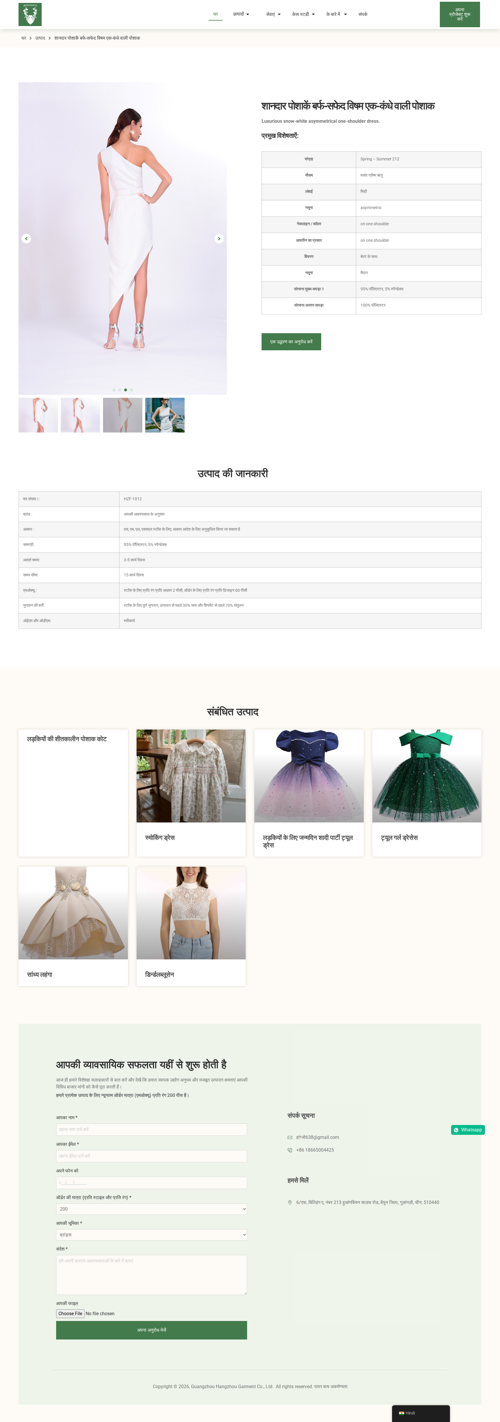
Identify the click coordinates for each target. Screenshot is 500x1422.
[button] (114, 390)
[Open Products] (247, 14)
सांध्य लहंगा (39, 974)
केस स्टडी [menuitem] (300, 14)
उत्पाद (40, 38)
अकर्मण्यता (339, 1386)
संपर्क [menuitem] (364, 14)
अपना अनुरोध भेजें (151, 1330)
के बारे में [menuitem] (333, 14)
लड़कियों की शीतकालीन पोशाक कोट (67, 739)
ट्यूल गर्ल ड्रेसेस (399, 837)
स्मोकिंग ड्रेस (160, 837)
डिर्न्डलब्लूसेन (159, 974)
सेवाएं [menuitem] (270, 14)
